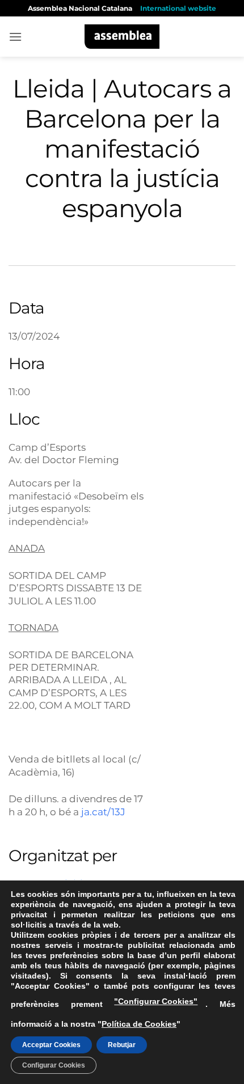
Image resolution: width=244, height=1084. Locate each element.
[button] (15, 36)
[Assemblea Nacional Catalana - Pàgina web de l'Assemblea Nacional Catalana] (122, 36)
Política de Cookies (139, 1023)
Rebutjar (122, 1045)
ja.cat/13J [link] (103, 812)
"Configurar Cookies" (155, 1001)
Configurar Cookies (53, 1065)
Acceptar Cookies (51, 1045)
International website (178, 8)
